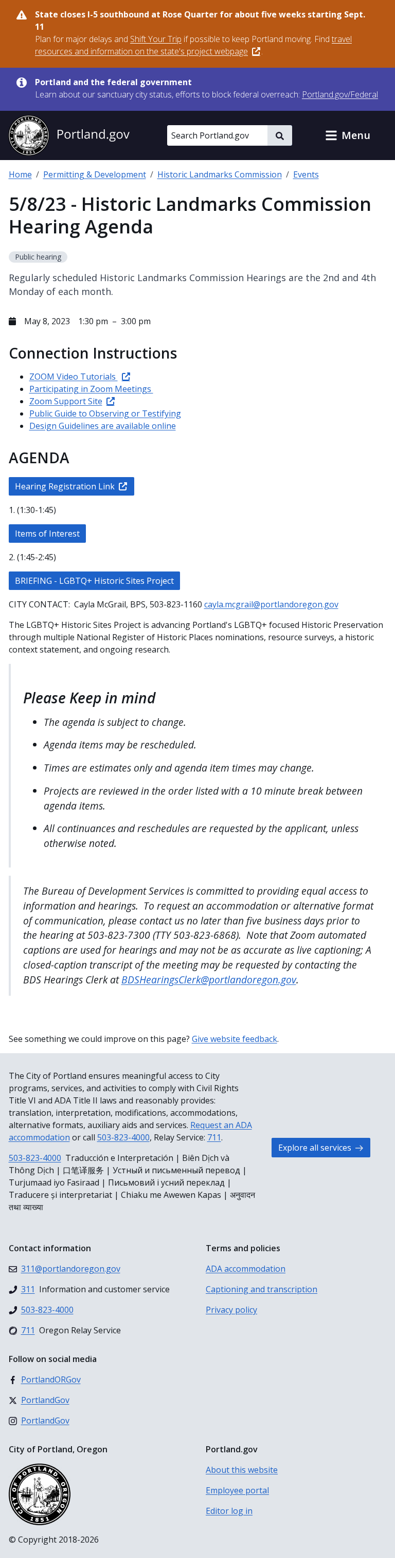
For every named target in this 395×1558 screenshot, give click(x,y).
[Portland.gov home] (69, 135)
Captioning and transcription (261, 1289)
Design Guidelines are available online (102, 425)
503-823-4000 (123, 1137)
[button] (348, 135)
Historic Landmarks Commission (219, 174)
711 (214, 1137)
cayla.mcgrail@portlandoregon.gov (271, 604)
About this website (242, 1469)
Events (306, 174)
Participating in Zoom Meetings (91, 389)
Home (20, 174)
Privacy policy (231, 1309)
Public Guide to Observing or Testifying (105, 413)
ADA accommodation (245, 1268)
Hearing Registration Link (65, 486)
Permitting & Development (94, 174)
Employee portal (237, 1490)
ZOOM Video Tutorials (73, 376)
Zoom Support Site (65, 401)
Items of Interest (47, 533)
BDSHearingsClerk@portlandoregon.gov (208, 980)
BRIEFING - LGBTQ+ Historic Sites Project (94, 580)
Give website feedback (234, 1038)
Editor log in (229, 1510)
